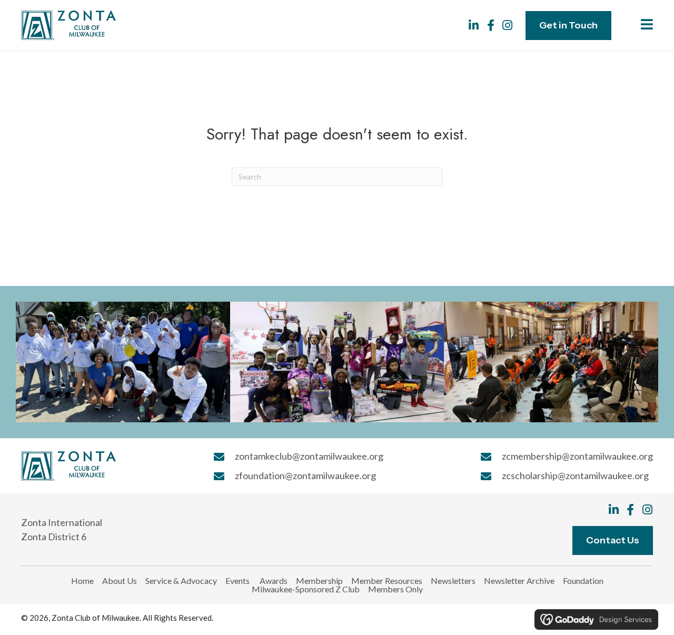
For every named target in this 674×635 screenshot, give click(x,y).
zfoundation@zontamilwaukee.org (305, 475)
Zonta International (61, 522)
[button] (474, 25)
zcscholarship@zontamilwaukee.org (575, 475)
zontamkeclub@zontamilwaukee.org (309, 456)
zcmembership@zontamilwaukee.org (577, 456)
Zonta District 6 (53, 536)
